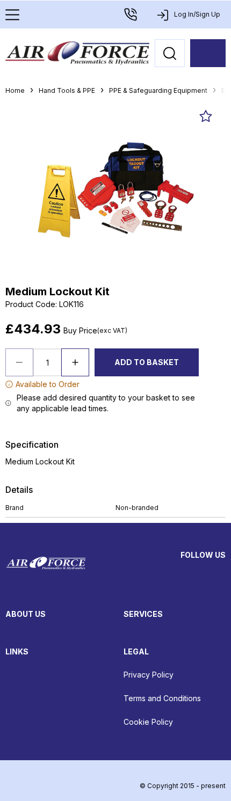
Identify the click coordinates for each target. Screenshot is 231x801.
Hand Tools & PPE (67, 90)
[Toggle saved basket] (205, 116)
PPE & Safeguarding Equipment (158, 90)
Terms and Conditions (162, 698)
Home (15, 90)
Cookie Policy (148, 721)
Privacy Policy (149, 674)
